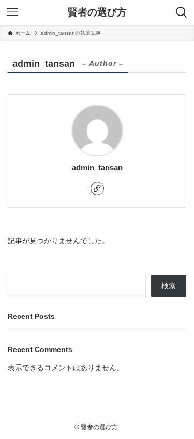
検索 (168, 286)
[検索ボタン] (181, 12)
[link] (97, 188)
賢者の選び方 (97, 13)
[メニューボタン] (12, 12)
